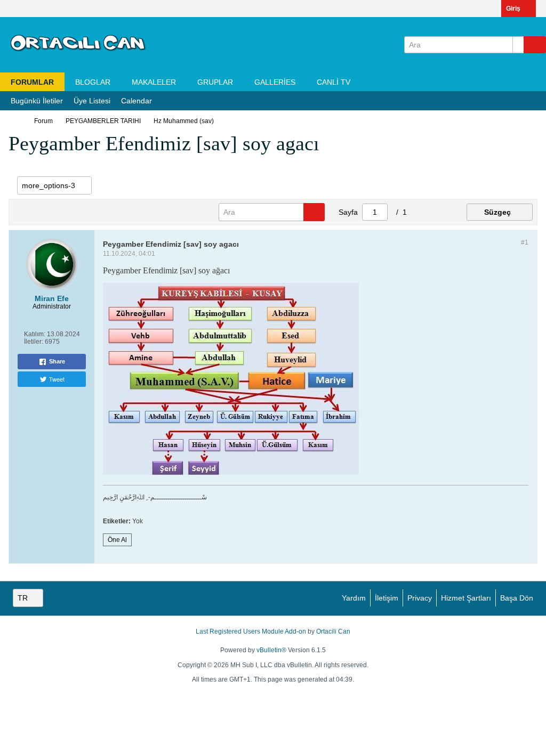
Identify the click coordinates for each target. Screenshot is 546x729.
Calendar (136, 100)
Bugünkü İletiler (37, 100)
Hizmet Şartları (466, 598)
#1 (524, 242)
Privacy (419, 598)
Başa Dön (516, 598)
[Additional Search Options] (518, 44)
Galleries (274, 82)
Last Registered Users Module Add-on (251, 631)
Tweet (57, 379)
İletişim (386, 598)
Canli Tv (333, 82)
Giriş (513, 8)
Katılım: (34, 334)
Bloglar (92, 82)
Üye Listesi (92, 100)
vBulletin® (271, 650)
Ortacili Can (333, 631)
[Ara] (535, 44)
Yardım (354, 598)
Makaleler (154, 82)
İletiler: (33, 341)
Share (57, 361)
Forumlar (32, 82)
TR (23, 598)
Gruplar (215, 82)
